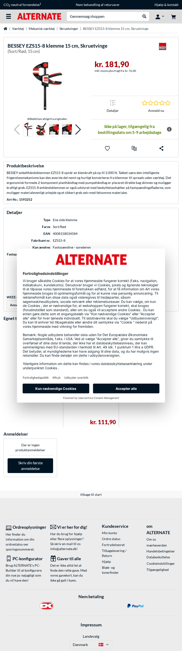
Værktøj (18, 29)
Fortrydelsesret (113, 545)
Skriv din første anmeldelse (30, 465)
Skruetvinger (68, 29)
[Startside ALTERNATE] (39, 16)
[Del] (161, 148)
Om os (151, 539)
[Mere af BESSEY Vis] (162, 49)
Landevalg (91, 636)
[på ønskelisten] (107, 148)
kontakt (172, 5)
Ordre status (111, 539)
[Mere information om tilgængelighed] (169, 129)
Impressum (91, 624)
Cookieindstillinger (161, 563)
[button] (17, 129)
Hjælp (159, 5)
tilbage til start (91, 494)
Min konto (109, 533)
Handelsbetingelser (160, 551)
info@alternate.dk (63, 549)
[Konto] (160, 16)
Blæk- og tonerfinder (110, 569)
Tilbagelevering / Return (114, 553)
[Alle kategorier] (9, 16)
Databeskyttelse (158, 557)
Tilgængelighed (157, 570)
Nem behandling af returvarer (98, 5)
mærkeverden (156, 545)
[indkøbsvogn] (173, 16)
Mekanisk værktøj (42, 29)
